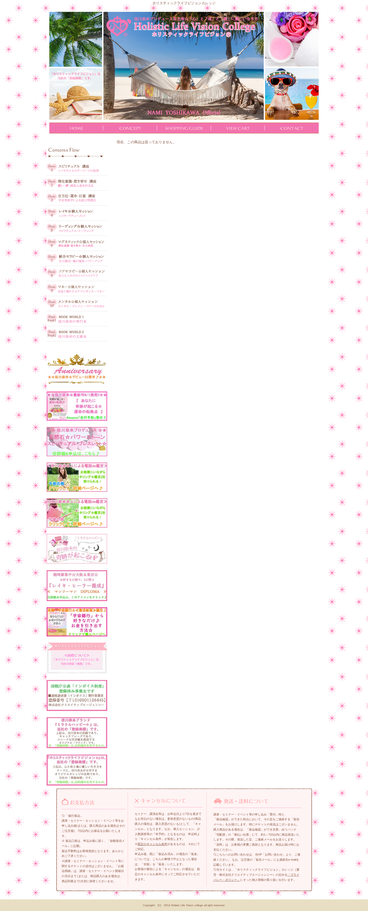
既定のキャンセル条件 (152, 844)
